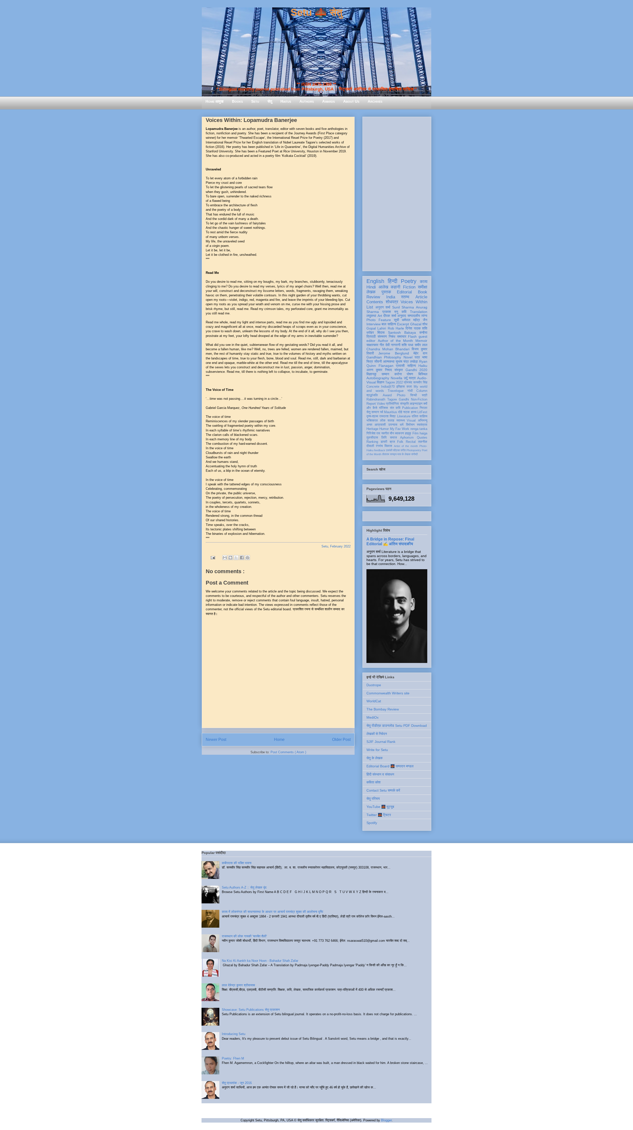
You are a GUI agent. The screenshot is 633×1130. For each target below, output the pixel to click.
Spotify (371, 823)
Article (421, 297)
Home (279, 739)
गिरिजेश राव (373, 433)
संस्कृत (398, 370)
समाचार (401, 336)
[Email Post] (212, 557)
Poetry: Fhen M (233, 1058)
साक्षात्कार (372, 345)
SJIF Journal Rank (380, 742)
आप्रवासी (380, 424)
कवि (404, 312)
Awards (328, 101)
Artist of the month (406, 446)
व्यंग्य (424, 316)
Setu (255, 101)
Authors (306, 101)
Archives (375, 101)
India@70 (388, 386)
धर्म (402, 424)
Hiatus (285, 101)
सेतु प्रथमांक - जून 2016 (237, 1083)
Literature (403, 416)
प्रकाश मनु (390, 312)
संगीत (403, 450)
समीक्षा (422, 287)
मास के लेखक (403, 454)
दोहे (400, 412)
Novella (396, 378)
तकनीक (422, 442)
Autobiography (377, 378)
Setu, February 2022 (336, 546)
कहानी (395, 287)
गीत (382, 345)
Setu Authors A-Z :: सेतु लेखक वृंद (244, 887)
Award (387, 395)
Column (421, 391)
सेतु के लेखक (374, 758)
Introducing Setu (233, 1034)
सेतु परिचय (373, 798)
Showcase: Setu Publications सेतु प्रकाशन (251, 1010)
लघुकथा (371, 316)
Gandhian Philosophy (383, 357)
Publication (410, 408)
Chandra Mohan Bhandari (387, 349)
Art (380, 316)
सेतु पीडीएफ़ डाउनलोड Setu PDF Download (396, 726)
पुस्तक (386, 292)
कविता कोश (373, 782)
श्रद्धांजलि (372, 395)
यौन (392, 433)
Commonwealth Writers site (387, 693)
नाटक (406, 412)
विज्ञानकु (371, 374)
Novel (408, 357)
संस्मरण (382, 336)
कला (409, 386)
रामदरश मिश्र (387, 416)
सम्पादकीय (413, 316)
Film (415, 433)
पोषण (410, 374)
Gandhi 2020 (416, 370)
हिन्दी (392, 281)
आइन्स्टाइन (416, 403)
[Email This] (224, 557)
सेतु (270, 101)
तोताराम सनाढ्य (389, 454)
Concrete (372, 386)
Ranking (372, 442)
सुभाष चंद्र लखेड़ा (407, 361)
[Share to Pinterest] (247, 557)
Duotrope (373, 685)
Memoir (421, 341)
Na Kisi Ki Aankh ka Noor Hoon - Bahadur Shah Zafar (260, 961)
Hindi (371, 287)
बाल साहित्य (389, 324)
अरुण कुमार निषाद (379, 370)
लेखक (371, 292)
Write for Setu (377, 750)
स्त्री (424, 395)
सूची (396, 320)
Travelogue (396, 391)
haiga (423, 433)
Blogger (386, 1120)
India (390, 297)
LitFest (422, 412)
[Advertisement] (396, 193)
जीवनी (378, 361)
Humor (384, 429)
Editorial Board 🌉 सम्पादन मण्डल (389, 766)
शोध (424, 324)
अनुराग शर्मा (382, 307)
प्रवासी (400, 366)
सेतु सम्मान (372, 412)
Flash (412, 336)
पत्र (417, 357)
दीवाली (370, 446)
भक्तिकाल (372, 420)
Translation (418, 312)
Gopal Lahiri (376, 328)
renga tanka (418, 429)
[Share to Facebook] (241, 557)
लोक (382, 420)
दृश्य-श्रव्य (372, 416)
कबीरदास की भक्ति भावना (236, 863)
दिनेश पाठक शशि (416, 328)
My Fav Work (399, 429)
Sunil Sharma (403, 307)
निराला (423, 408)
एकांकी (389, 450)
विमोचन (410, 424)
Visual (411, 420)
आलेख (383, 287)
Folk (400, 442)
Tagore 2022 (394, 382)
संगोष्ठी (414, 454)
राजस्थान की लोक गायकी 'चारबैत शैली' (244, 936)
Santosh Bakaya (402, 332)
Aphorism (407, 437)
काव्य (423, 281)
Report (371, 403)
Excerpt (403, 324)
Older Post (341, 739)
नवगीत (385, 433)
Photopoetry (414, 450)
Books (237, 101)
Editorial (404, 292)
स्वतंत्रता (422, 424)
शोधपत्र (392, 302)
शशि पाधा (407, 345)
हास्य (413, 412)
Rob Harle (396, 328)
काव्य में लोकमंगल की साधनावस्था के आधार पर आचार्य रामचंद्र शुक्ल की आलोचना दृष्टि (272, 912)
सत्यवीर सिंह (420, 382)
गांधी (410, 391)
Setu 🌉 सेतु (316, 12)
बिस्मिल (422, 374)
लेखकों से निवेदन (376, 734)
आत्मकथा (388, 361)
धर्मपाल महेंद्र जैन (414, 320)
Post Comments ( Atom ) (288, 752)
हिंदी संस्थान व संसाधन (380, 774)
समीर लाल (421, 345)
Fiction (409, 287)
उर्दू (405, 378)
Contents (374, 302)
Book (422, 292)
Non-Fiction (419, 399)
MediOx (372, 717)
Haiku (422, 366)
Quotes (422, 437)
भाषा (424, 357)
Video (381, 403)
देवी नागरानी (392, 345)
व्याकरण (399, 433)
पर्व (381, 412)
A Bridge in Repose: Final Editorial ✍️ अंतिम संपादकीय (390, 541)
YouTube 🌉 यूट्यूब (380, 807)
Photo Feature (378, 320)
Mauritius (390, 412)
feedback (379, 450)
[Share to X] (236, 557)
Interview (373, 324)
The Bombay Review (382, 709)
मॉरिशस (383, 408)
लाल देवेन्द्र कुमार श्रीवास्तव (238, 985)
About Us (351, 101)
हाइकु (408, 433)
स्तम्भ (405, 297)
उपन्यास (392, 424)
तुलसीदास (372, 437)
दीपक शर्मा (389, 316)
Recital (411, 442)
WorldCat (373, 701)
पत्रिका (396, 450)
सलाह (390, 420)
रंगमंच (379, 446)
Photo (401, 395)
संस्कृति (404, 403)
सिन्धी (413, 395)
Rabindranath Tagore (381, 399)
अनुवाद (401, 316)
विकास (388, 446)
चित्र (369, 361)
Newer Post (216, 739)
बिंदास (380, 332)
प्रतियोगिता (392, 403)
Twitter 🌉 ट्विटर (378, 815)
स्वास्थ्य (400, 420)
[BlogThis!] (230, 557)
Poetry (408, 281)
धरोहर (370, 332)
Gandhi (404, 399)
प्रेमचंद (408, 382)
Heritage (372, 429)
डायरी (384, 442)
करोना (398, 374)
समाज (393, 437)
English (375, 281)
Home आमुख (214, 101)
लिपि (383, 437)
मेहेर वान (420, 353)
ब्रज (392, 442)
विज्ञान (380, 382)
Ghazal (415, 324)
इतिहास (400, 386)
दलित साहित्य (419, 416)
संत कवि (395, 408)
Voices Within (414, 302)
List (369, 307)
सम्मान (385, 374)
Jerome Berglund (393, 353)
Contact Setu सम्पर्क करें (383, 790)
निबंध (392, 336)
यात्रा (412, 378)
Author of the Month (395, 341)
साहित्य (411, 366)
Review (373, 297)
